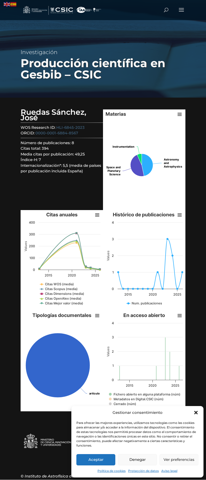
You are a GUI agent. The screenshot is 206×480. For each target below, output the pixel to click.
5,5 (65, 165)
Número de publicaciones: (46, 142)
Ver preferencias (179, 459)
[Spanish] (13, 4)
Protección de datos (143, 471)
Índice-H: (30, 159)
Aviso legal (169, 471)
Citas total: (31, 148)
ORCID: (28, 133)
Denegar (137, 459)
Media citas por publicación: (48, 154)
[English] (7, 4)
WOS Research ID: (38, 127)
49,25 (80, 154)
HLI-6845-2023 (70, 127)
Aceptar (96, 459)
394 (45, 148)
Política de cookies (111, 471)
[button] (195, 412)
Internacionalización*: (42, 165)
